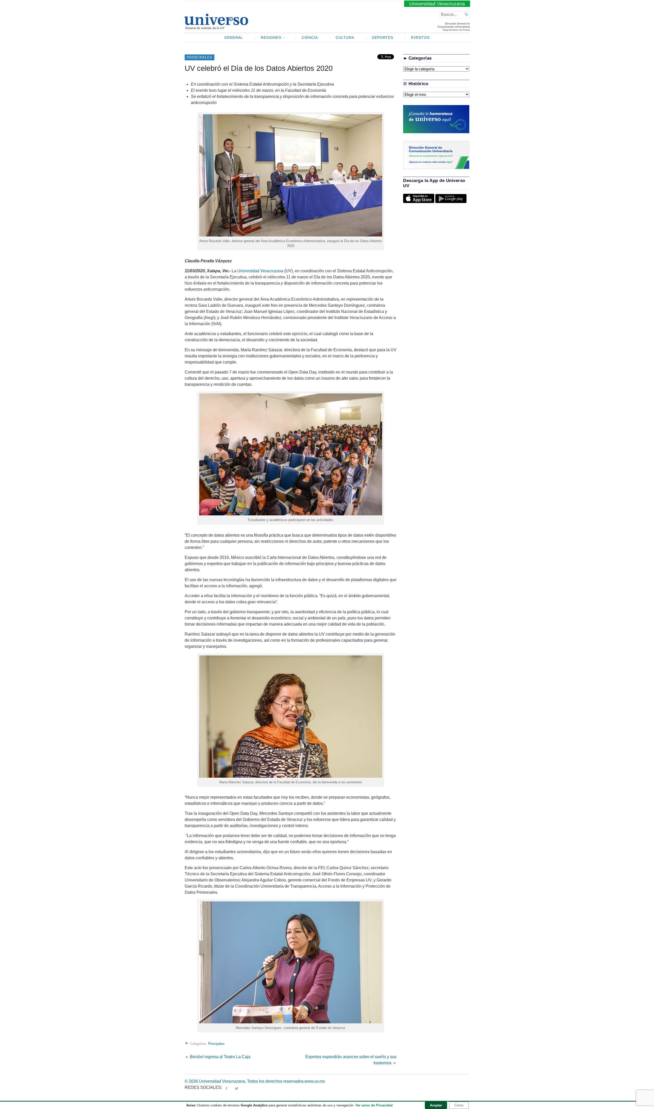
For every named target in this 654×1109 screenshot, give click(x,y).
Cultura (345, 38)
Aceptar (436, 1105)
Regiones (271, 38)
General (233, 38)
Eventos (420, 38)
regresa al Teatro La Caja (220, 1057)
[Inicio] (216, 27)
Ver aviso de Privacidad (374, 1105)
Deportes (382, 38)
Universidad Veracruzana (437, 3)
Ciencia (310, 38)
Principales (199, 57)
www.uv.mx (315, 1081)
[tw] (236, 1087)
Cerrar (458, 1105)
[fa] (226, 1087)
